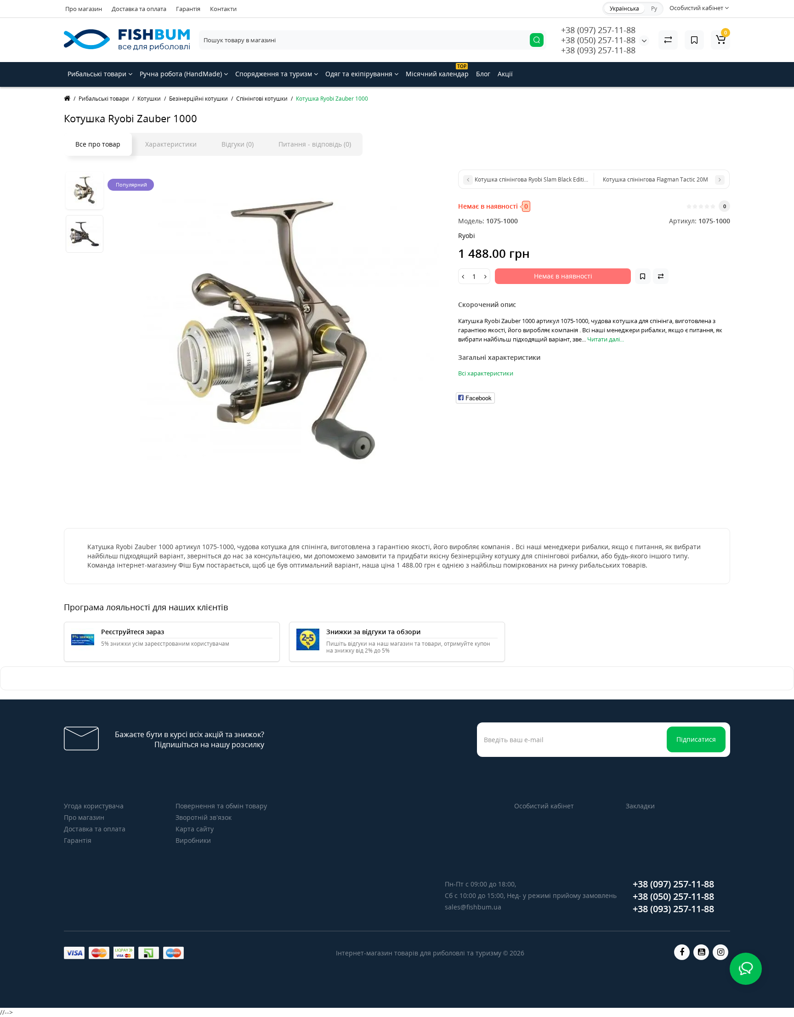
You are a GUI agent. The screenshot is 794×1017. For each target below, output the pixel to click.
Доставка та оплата (139, 9)
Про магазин (83, 9)
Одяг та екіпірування (359, 73)
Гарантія (188, 9)
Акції (505, 73)
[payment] (74, 953)
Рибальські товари (98, 73)
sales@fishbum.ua (473, 907)
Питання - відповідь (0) (314, 144)
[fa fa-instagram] (720, 952)
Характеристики (171, 144)
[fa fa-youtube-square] (701, 952)
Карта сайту (195, 828)
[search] (537, 40)
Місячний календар (437, 70)
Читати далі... (605, 339)
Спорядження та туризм (274, 73)
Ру (654, 8)
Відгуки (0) (237, 144)
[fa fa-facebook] (682, 952)
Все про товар (97, 144)
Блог (483, 73)
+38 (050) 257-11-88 (598, 39)
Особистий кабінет (544, 805)
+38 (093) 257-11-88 (598, 50)
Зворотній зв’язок (204, 817)
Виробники (193, 840)
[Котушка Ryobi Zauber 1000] (278, 330)
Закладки (640, 805)
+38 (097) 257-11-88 (598, 29)
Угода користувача (94, 805)
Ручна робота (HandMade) (182, 73)
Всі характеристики (485, 373)
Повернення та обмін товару (221, 805)
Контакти (223, 9)
